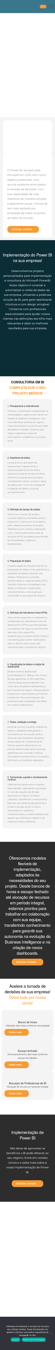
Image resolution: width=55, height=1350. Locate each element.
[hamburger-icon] (43, 6)
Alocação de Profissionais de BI (27, 1083)
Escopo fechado (27, 1051)
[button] (51, 6)
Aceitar (15, 1340)
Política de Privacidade (33, 1340)
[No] (51, 1333)
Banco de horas (27, 1022)
